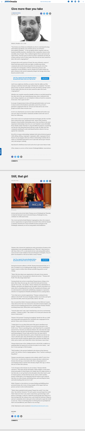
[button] (83, 1)
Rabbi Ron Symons (16, 13)
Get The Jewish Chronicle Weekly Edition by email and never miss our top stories (24, 78)
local (13, 413)
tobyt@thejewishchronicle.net (39, 406)
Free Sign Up (45, 78)
